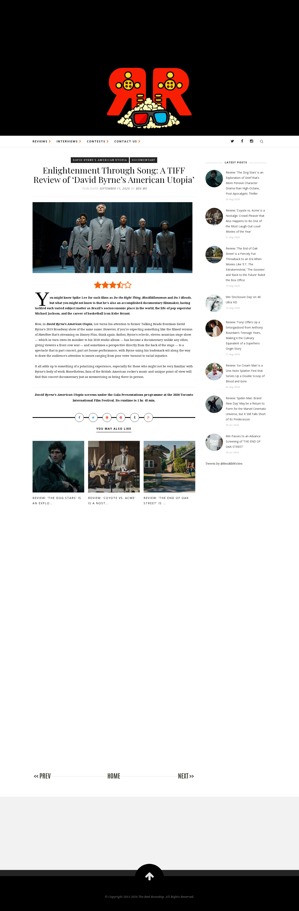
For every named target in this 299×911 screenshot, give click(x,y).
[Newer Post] (49, 780)
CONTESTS (97, 141)
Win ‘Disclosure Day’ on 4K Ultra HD (243, 299)
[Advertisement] (122, 28)
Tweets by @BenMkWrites (223, 463)
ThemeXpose (149, 905)
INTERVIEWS (68, 141)
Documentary (143, 160)
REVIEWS (41, 141)
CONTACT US (126, 141)
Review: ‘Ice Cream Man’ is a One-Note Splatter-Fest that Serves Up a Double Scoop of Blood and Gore (245, 373)
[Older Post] (179, 780)
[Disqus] (114, 578)
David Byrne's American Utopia (100, 160)
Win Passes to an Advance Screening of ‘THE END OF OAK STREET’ (243, 441)
